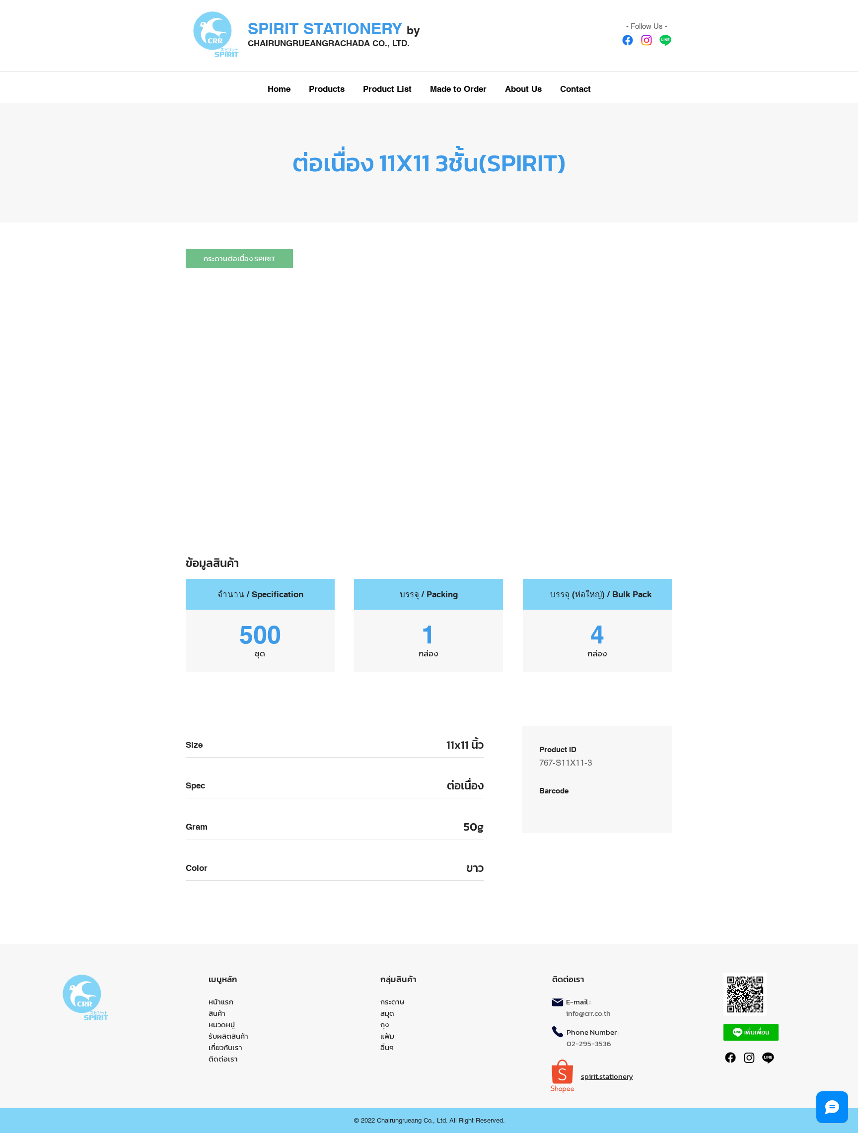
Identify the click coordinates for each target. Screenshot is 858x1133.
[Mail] (557, 1002)
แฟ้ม (387, 1036)
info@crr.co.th (588, 1013)
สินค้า (217, 1013)
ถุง (384, 1024)
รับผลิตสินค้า (228, 1036)
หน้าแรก (221, 1001)
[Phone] (557, 1031)
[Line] (665, 40)
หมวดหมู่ (222, 1024)
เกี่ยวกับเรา (225, 1047)
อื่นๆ (387, 1047)
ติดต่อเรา (223, 1058)
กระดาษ (392, 1001)
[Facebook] (628, 40)
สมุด (387, 1013)
